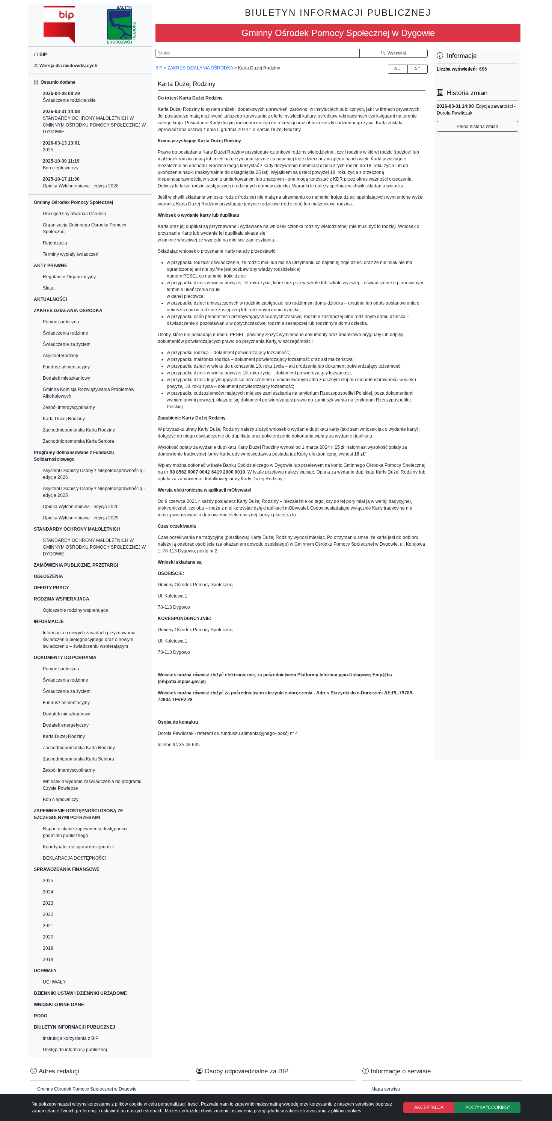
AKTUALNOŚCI (50, 299)
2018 (48, 959)
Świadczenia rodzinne (65, 333)
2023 (48, 903)
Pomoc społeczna (61, 321)
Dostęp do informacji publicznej (75, 1049)
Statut (48, 288)
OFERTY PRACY (51, 587)
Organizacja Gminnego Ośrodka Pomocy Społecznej (84, 228)
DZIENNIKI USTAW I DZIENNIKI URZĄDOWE (80, 993)
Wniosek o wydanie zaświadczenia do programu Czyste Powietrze (92, 785)
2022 (48, 914)
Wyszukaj (395, 53)
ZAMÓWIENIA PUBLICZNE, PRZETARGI (76, 565)
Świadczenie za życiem (66, 344)
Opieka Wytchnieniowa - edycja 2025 (81, 518)
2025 (61, 146)
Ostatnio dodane (56, 82)
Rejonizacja (55, 243)
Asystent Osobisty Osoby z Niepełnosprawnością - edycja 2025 (94, 492)
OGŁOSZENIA (48, 576)
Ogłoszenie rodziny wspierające (75, 610)
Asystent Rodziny (60, 355)
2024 (48, 892)
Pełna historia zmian (477, 126)
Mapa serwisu (385, 1089)
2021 (48, 925)
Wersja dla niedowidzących (67, 65)
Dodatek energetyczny (66, 725)
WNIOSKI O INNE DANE (59, 1004)
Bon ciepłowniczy (61, 164)
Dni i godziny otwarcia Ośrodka (74, 213)
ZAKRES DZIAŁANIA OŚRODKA (200, 68)
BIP (42, 54)
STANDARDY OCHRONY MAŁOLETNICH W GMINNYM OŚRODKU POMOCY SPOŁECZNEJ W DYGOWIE (94, 121)
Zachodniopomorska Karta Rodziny (79, 430)
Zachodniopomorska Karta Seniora (78, 441)
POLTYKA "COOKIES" (487, 1107)
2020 (48, 937)
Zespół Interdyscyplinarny (69, 407)
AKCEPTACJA (428, 1107)
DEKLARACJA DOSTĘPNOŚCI (74, 858)
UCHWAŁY (54, 982)
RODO (40, 1015)
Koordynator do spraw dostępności (78, 846)
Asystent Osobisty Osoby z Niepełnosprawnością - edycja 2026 (94, 474)
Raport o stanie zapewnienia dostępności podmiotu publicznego (85, 832)
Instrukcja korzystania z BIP (70, 1038)
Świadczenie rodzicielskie (69, 97)
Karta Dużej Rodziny (64, 418)
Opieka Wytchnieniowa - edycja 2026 (81, 183)
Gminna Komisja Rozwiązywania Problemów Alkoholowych (88, 393)
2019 (48, 948)
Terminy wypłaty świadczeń (70, 254)
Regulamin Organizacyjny (69, 276)
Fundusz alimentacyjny (66, 367)
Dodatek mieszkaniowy (66, 378)
